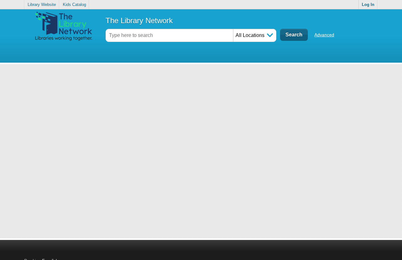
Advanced (324, 34)
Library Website (42, 4)
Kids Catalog (74, 4)
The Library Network (139, 20)
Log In (368, 4)
